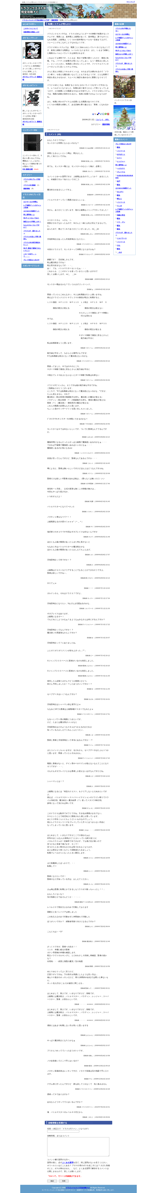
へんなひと (121, 168)
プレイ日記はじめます (31, 260)
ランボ (119, 206)
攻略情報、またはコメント (58, 1136)
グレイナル (121, 172)
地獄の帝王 (121, 215)
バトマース (121, 151)
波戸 (118, 181)
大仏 (118, 245)
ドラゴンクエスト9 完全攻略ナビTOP (35, 20)
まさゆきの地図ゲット (31, 211)
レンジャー (121, 161)
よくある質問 (67, 1162)
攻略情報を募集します (31, 32)
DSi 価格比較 (28, 169)
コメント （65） (103, 120)
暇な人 (119, 199)
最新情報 (106, 124)
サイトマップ (131, 1)
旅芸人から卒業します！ (32, 221)
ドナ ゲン (121, 222)
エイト (119, 158)
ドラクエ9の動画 (29, 185)
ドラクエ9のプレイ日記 (31, 179)
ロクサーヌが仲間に (30, 202)
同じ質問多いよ (29, 215)
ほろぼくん (121, 154)
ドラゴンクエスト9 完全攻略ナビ (78, 1188)
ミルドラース (122, 238)
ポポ (119, 252)
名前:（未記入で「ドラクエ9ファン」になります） (68, 1129)
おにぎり (120, 192)
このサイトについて (30, 28)
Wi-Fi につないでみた (31, 218)
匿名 (118, 147)
